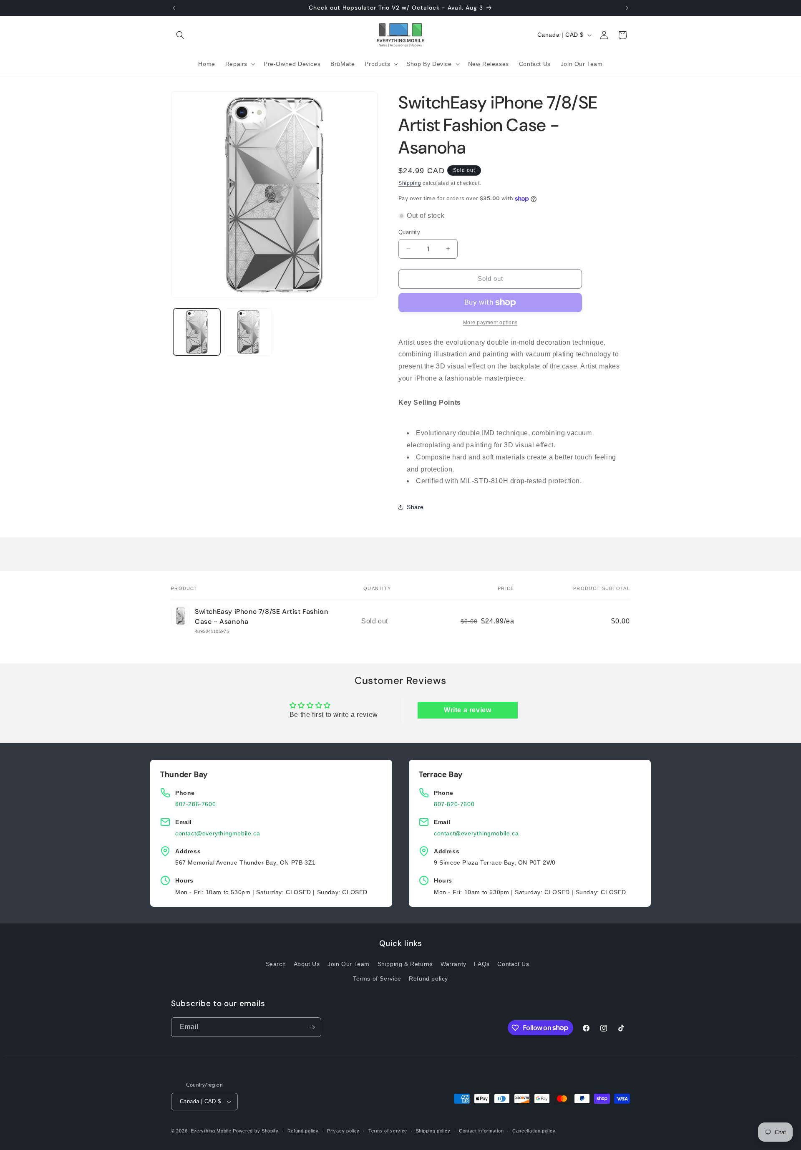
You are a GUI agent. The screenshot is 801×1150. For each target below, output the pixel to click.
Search (276, 964)
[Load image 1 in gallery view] (196, 332)
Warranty (453, 964)
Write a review (467, 710)
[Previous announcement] (174, 8)
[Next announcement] (627, 8)
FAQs (481, 964)
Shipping (409, 183)
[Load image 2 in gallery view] (248, 332)
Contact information (481, 1130)
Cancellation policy (533, 1130)
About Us (307, 964)
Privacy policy (343, 1130)
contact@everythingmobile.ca (217, 833)
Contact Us (513, 964)
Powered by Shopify (256, 1130)
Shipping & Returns (405, 964)
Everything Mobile (211, 1130)
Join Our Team (348, 964)
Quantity (409, 232)
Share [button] (415, 507)
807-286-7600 (195, 804)
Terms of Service (377, 978)
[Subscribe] (311, 1027)
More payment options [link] (490, 322)
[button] (180, 35)
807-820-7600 (454, 804)
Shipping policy (433, 1130)
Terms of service (387, 1130)
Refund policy (428, 978)
